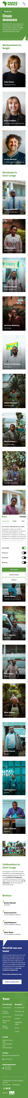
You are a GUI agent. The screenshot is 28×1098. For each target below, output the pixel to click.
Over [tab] (23, 521)
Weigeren (14, 579)
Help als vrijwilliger (5, 1027)
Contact (17, 1031)
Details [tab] (14, 521)
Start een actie (6, 1017)
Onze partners (19, 1015)
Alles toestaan (14, 569)
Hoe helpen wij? (19, 1011)
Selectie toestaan (14, 574)
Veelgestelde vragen (18, 1023)
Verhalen (17, 1018)
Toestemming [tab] (5, 521)
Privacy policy (6, 1084)
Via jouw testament (5, 1012)
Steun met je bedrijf (6, 1021)
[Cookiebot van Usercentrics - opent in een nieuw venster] (19, 517)
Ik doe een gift (6, 1007)
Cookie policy (16, 1084)
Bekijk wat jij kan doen (12, 982)
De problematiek (19, 1007)
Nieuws (17, 1028)
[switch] (24, 553)
